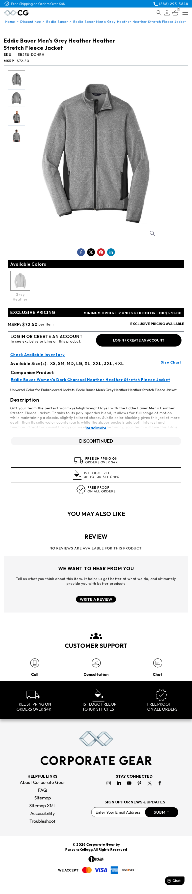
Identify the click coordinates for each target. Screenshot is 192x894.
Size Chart (171, 362)
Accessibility (42, 813)
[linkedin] (111, 252)
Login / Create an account (138, 340)
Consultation (96, 674)
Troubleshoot (43, 821)
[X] (149, 783)
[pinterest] (101, 252)
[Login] (167, 13)
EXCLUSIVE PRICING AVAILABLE (157, 324)
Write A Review (96, 599)
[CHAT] (157, 663)
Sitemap (42, 798)
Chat (157, 674)
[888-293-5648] (34, 663)
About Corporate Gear (43, 782)
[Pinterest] (139, 783)
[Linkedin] (118, 783)
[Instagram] (108, 783)
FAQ (42, 790)
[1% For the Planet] (96, 859)
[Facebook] (160, 783)
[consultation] (96, 663)
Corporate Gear (100, 844)
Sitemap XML (42, 805)
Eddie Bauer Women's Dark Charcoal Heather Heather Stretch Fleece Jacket (90, 380)
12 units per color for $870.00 (133, 313)
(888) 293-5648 (173, 4)
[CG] (27, 13)
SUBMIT (162, 812)
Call (34, 674)
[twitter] (91, 252)
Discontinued (96, 441)
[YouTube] (129, 783)
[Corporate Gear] (96, 748)
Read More (96, 427)
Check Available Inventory (37, 355)
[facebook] (81, 252)
